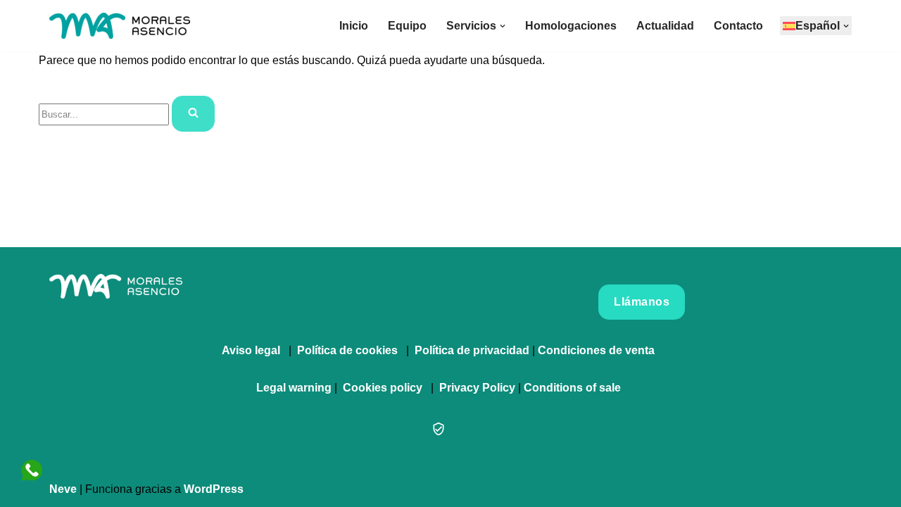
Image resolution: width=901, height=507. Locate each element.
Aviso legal (251, 350)
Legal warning (294, 388)
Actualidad (665, 26)
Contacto (738, 26)
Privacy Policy (477, 388)
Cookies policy (382, 388)
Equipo (407, 26)
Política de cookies (347, 350)
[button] (502, 26)
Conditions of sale (572, 388)
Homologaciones (571, 26)
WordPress (214, 489)
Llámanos (641, 302)
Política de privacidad (472, 350)
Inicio (353, 26)
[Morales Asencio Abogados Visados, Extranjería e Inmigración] (119, 26)
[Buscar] (193, 114)
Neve (63, 489)
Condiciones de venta (596, 350)
